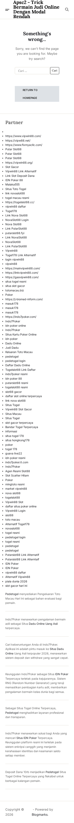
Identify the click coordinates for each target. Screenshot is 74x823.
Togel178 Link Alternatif (20, 255)
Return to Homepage (30, 93)
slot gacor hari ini (16, 585)
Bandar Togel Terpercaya (21, 427)
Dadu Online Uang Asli (43, 623)
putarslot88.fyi (14, 233)
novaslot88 (12, 528)
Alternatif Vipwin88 (17, 576)
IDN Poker (12, 563)
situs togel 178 (14, 435)
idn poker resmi (15, 458)
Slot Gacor (12, 167)
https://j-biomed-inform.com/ (24, 299)
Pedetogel (12, 594)
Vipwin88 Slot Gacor (18, 409)
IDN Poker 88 (14, 180)
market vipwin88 (16, 488)
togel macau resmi (17, 197)
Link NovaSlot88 (16, 237)
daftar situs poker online (21, 506)
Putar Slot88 (13, 149)
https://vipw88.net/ (17, 140)
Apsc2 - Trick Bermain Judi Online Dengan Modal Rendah (36, 9)
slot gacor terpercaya (19, 422)
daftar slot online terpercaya (23, 396)
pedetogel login (15, 360)
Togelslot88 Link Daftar (20, 369)
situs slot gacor (15, 285)
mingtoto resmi (14, 484)
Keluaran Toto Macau (19, 352)
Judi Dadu (12, 347)
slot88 (9, 515)
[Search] (67, 9)
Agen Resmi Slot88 (17, 471)
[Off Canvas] (7, 10)
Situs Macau (13, 413)
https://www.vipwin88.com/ (23, 136)
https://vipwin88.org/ (19, 162)
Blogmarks (40, 815)
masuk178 (11, 303)
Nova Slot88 (13, 224)
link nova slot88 (15, 400)
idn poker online (15, 325)
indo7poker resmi (16, 374)
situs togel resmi (15, 281)
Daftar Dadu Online (17, 365)
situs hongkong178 (17, 440)
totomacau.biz (14, 290)
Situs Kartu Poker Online (21, 334)
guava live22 (13, 453)
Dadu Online (13, 343)
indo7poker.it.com (16, 462)
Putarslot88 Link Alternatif (22, 554)
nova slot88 (13, 493)
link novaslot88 (15, 193)
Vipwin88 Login (15, 510)
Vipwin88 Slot (14, 502)
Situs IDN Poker (26, 738)
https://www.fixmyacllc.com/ (23, 144)
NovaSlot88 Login (17, 220)
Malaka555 (12, 184)
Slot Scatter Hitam (17, 475)
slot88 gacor (13, 391)
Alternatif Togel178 (17, 524)
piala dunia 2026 (16, 581)
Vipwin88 (11, 250)
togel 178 (11, 449)
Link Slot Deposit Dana (20, 175)
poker (9, 444)
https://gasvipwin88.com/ (22, 277)
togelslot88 (12, 497)
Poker (9, 294)
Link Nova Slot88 (16, 215)
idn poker (11, 338)
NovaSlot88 (13, 242)
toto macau (12, 519)
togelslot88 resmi (16, 387)
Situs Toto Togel (15, 189)
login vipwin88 (14, 259)
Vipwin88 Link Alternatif (20, 171)
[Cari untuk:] (32, 70)
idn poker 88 (13, 378)
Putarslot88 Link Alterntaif (22, 559)
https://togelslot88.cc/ (19, 202)
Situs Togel (12, 405)
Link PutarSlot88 (16, 228)
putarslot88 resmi (16, 383)
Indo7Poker (12, 321)
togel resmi (12, 532)
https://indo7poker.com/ (20, 316)
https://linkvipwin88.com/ (21, 272)
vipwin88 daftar (15, 206)
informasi (11, 431)
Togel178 (11, 211)
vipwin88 (11, 263)
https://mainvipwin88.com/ (22, 268)
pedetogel (12, 356)
